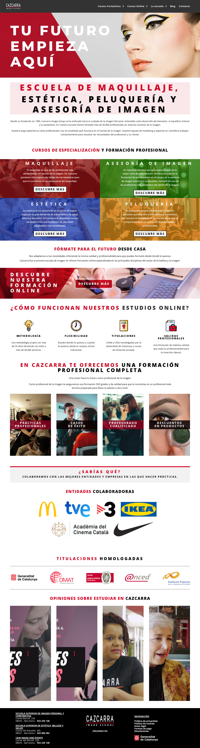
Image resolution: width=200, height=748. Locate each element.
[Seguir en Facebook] (94, 736)
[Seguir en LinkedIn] (105, 736)
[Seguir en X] (100, 736)
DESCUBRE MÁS (50, 189)
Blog (172, 6)
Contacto (184, 6)
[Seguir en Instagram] (89, 736)
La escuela (157, 6)
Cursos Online (135, 6)
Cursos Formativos (109, 6)
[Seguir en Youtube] (111, 736)
